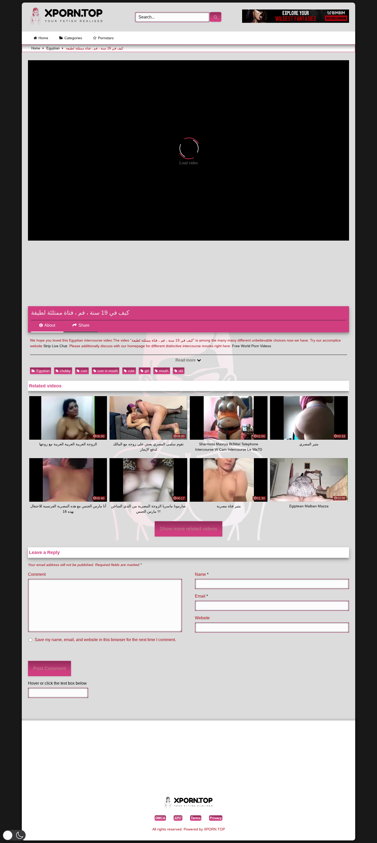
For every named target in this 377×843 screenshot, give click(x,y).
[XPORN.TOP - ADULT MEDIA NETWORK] (66, 17)
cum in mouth (107, 371)
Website (202, 618)
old (180, 371)
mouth (163, 371)
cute (131, 371)
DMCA (160, 818)
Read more (185, 360)
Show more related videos (188, 528)
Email (201, 596)
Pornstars (106, 38)
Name (202, 574)
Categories (73, 38)
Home (43, 38)
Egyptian (52, 48)
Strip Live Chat (55, 346)
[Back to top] (361, 831)
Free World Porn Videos (251, 346)
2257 (178, 818)
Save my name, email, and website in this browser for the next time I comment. (105, 640)
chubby (65, 371)
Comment (37, 574)
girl (147, 371)
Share (83, 325)
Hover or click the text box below (57, 683)
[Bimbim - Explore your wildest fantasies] (295, 21)
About (49, 325)
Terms (196, 818)
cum (84, 371)
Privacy (216, 818)
